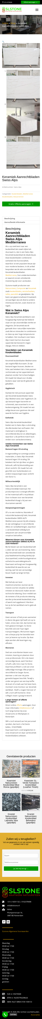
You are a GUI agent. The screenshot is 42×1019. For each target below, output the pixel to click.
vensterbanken (28, 291)
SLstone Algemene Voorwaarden (15, 931)
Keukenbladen (17, 194)
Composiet (21, 288)
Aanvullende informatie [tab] (14, 222)
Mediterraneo (11, 275)
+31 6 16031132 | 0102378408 (19, 902)
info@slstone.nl (25, 708)
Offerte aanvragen (29, 2)
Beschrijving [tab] (9, 218)
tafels (7, 294)
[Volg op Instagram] (8, 921)
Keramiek (32, 288)
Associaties (35, 1015)
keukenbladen (15, 291)
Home (5, 23)
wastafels (14, 294)
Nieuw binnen (18, 197)
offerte (19, 705)
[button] (3, 41)
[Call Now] (5, 1014)
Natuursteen (10, 288)
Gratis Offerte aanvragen (20, 204)
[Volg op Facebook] (4, 921)
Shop (13, 23)
